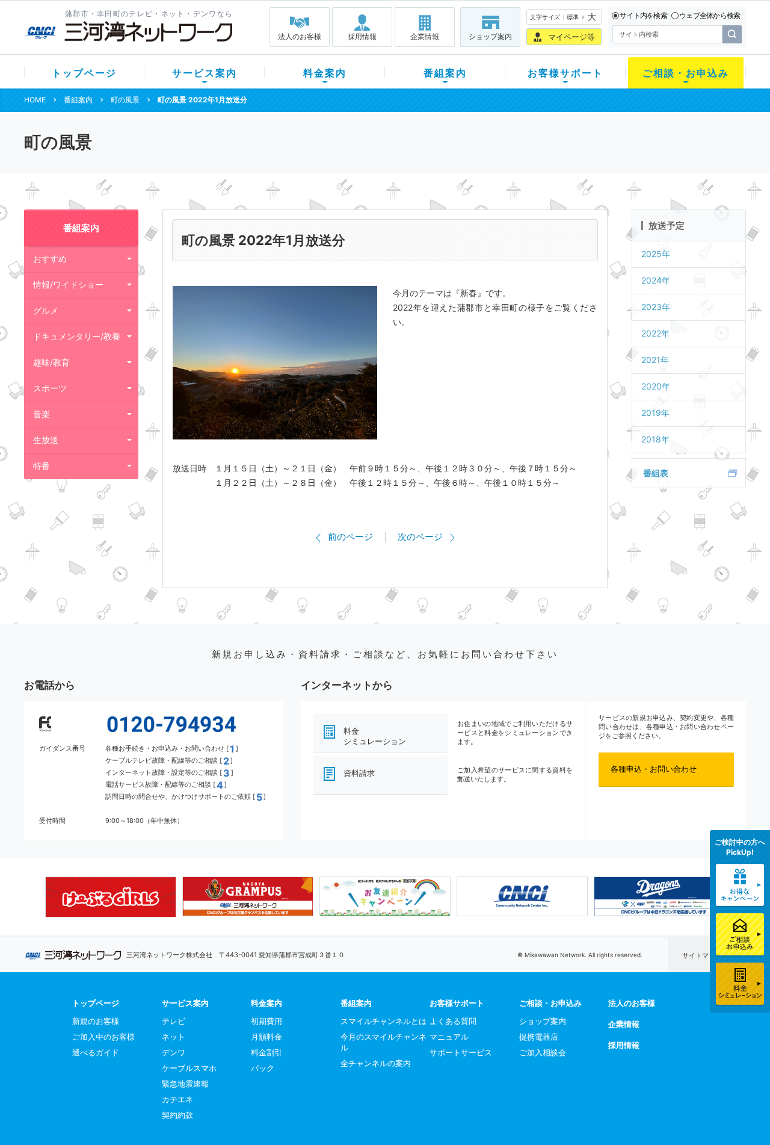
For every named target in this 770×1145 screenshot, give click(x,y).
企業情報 (424, 36)
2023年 (655, 307)
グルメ (45, 310)
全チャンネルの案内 (375, 1063)
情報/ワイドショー (68, 284)
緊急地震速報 (185, 1083)
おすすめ (50, 258)
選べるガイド (95, 1052)
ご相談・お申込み (685, 73)
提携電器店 (538, 1036)
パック (262, 1068)
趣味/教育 (51, 362)
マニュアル (449, 1036)
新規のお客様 (95, 1021)
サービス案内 (204, 73)
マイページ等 (571, 37)
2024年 (655, 280)
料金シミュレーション (374, 736)
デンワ (173, 1052)
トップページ (84, 73)
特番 (41, 466)
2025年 (655, 254)
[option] (110, 897)
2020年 (655, 386)
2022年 (655, 333)
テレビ (173, 1021)
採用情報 (362, 36)
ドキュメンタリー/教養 (76, 336)
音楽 (41, 414)
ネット (173, 1036)
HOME (35, 99)
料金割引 (266, 1052)
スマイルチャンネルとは (383, 1021)
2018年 (655, 439)
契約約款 (177, 1115)
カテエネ (177, 1099)
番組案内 (445, 73)
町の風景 (125, 99)
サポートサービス (461, 1052)
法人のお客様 (299, 36)
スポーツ (50, 388)
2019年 (655, 413)
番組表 (655, 473)
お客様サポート (565, 73)
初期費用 (266, 1021)
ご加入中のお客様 (103, 1036)
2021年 (655, 360)
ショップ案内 (490, 36)
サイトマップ (702, 955)
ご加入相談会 (542, 1052)
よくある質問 (453, 1021)
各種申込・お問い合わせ (654, 769)
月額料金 (266, 1036)
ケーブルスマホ (189, 1068)
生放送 (45, 440)
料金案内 (324, 73)
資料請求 (359, 773)
